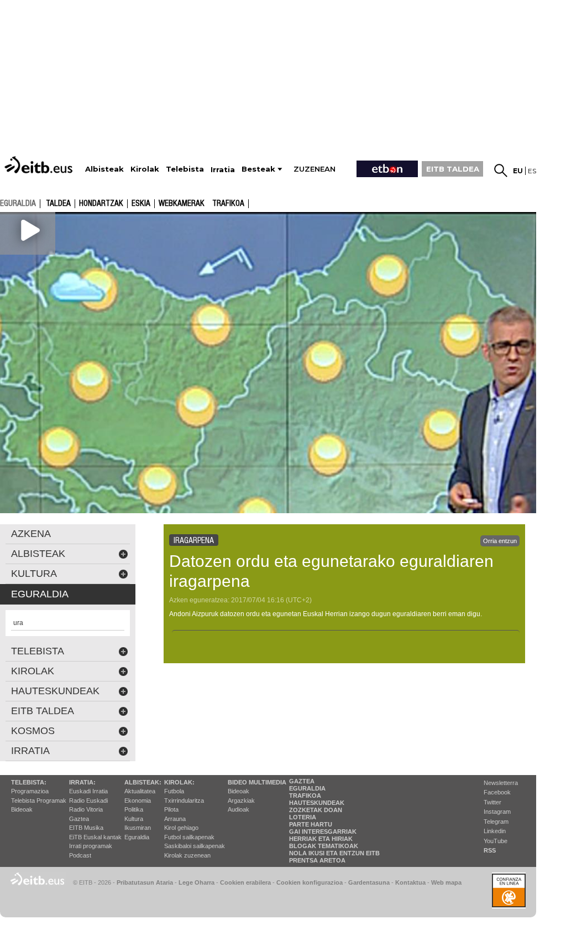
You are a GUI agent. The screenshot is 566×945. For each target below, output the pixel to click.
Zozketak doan (315, 810)
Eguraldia (136, 837)
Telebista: (28, 782)
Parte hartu (310, 824)
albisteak (38, 553)
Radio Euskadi (88, 800)
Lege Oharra (196, 882)
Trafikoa (228, 203)
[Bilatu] (500, 170)
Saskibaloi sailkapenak (194, 846)
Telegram (496, 821)
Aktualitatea (139, 791)
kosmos (33, 730)
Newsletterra (501, 782)
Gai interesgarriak (323, 831)
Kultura (133, 818)
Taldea (58, 203)
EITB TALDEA (452, 168)
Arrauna (175, 818)
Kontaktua (410, 882)
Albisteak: (142, 782)
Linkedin (495, 831)
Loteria (302, 817)
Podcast (80, 855)
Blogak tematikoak (323, 846)
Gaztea (79, 818)
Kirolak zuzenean (187, 855)
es (532, 171)
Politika (133, 809)
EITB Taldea (42, 710)
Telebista (37, 651)
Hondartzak (101, 203)
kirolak (32, 671)
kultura (34, 573)
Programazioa (30, 791)
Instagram (497, 811)
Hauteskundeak (316, 802)
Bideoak (22, 809)
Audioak (238, 809)
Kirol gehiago (181, 827)
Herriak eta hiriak (321, 838)
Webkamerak (182, 203)
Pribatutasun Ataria (145, 882)
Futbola (174, 791)
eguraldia (18, 203)
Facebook (497, 792)
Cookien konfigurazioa (309, 882)
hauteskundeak (55, 690)
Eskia (141, 203)
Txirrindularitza (184, 800)
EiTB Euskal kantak (95, 837)
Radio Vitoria (86, 809)
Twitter (492, 802)
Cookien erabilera (245, 882)
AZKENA (31, 533)
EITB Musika (86, 827)
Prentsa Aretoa (317, 860)
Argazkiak (241, 800)
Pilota (171, 809)
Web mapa (446, 882)
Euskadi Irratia (88, 791)
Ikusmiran (137, 827)
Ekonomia (137, 800)
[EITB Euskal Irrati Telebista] (40, 165)
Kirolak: (179, 782)
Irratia (30, 750)
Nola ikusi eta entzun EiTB (334, 853)
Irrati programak (90, 846)
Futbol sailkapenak (189, 837)
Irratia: (82, 782)
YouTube (495, 841)
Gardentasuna (369, 882)
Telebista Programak (38, 800)
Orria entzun (500, 541)
